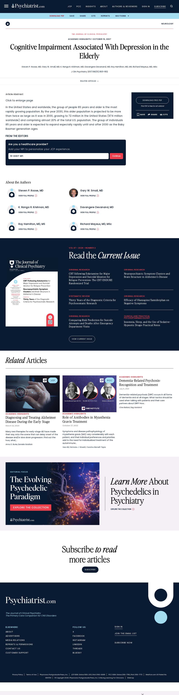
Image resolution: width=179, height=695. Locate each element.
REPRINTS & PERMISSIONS (19, 644)
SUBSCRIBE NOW (123, 642)
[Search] (171, 6)
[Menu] (6, 6)
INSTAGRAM (79, 640)
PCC (78, 6)
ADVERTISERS (13, 636)
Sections (120, 16)
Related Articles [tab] (88, 81)
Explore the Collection (121, 509)
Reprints (105, 16)
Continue (116, 156)
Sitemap (130, 678)
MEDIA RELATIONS (15, 640)
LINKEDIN (77, 644)
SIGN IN (119, 626)
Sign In (146, 6)
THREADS (78, 648)
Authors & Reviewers (124, 6)
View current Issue (82, 339)
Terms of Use (31, 674)
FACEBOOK (79, 636)
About (104, 6)
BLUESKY (77, 652)
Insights (91, 6)
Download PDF (57, 16)
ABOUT (9, 631)
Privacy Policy (17, 674)
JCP (70, 6)
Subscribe (160, 6)
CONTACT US (13, 648)
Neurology (167, 23)
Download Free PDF (152, 100)
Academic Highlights (79, 39)
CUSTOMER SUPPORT (17, 652)
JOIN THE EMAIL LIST (126, 633)
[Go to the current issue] (32, 325)
